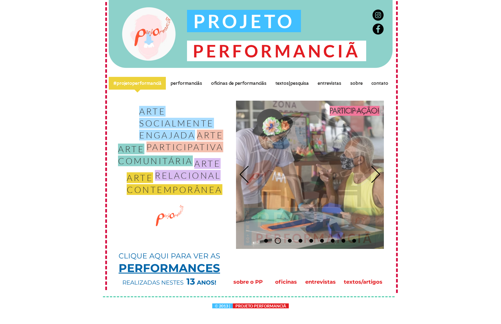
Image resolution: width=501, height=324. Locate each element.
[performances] (290, 241)
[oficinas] (333, 241)
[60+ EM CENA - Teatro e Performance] (266, 241)
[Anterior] (244, 175)
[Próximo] (375, 175)
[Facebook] (378, 29)
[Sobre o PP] (354, 241)
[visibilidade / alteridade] (322, 241)
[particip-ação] (278, 241)
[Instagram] (378, 15)
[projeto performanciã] (343, 241)
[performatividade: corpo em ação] (311, 241)
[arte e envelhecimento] (300, 241)
